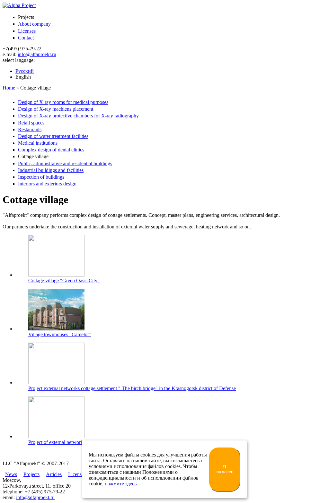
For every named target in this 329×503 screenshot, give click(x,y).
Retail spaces (31, 122)
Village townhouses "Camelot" (59, 334)
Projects (31, 474)
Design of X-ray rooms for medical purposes (63, 102)
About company (34, 24)
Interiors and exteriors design (47, 183)
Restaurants (29, 129)
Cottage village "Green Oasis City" (64, 280)
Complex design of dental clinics (51, 149)
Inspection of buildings (41, 177)
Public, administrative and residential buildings (65, 163)
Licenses (27, 31)
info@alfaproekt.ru (37, 54)
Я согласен (224, 469)
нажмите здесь (121, 483)
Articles (54, 474)
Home (9, 87)
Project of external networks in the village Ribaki (77, 442)
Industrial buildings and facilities (51, 170)
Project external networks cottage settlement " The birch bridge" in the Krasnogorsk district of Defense (132, 388)
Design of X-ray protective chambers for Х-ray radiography (78, 115)
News (11, 474)
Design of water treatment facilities (53, 136)
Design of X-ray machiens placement (55, 109)
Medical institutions (38, 143)
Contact (26, 37)
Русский (24, 71)
